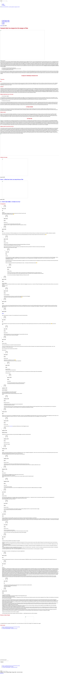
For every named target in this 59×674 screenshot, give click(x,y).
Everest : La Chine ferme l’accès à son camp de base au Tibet (11, 179)
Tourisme (1, 25)
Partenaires (3, 5)
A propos (3, 22)
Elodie (3, 313)
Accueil (3, 4)
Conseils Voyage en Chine (5, 20)
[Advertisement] (29, 13)
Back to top (1, 673)
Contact (3, 23)
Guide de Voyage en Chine (6, 21)
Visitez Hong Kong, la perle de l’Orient (7, 627)
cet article (10, 426)
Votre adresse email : (3, 659)
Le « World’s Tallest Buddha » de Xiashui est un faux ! (10, 201)
